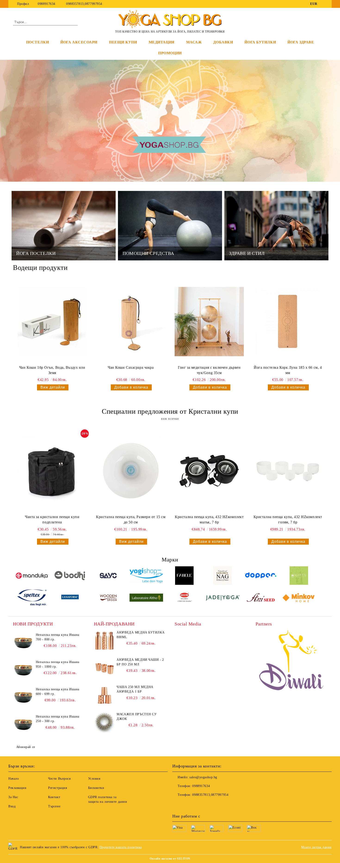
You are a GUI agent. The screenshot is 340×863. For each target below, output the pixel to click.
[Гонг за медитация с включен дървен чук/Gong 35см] (209, 321)
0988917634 (46, 4)
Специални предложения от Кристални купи (170, 411)
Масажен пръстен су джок (137, 716)
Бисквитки (96, 788)
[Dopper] (261, 576)
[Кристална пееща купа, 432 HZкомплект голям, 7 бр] (287, 471)
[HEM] (184, 598)
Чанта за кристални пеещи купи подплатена (52, 519)
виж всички (170, 418)
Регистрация (57, 788)
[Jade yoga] (222, 598)
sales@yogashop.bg (203, 777)
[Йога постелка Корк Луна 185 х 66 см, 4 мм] (287, 321)
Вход (11, 806)
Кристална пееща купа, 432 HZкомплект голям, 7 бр (287, 519)
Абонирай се (25, 747)
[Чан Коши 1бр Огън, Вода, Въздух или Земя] (52, 321)
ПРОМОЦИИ (170, 53)
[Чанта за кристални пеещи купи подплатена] (52, 471)
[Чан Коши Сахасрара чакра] (130, 321)
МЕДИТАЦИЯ (162, 42)
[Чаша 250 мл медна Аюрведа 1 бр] (104, 695)
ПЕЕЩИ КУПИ (123, 42)
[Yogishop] (146, 576)
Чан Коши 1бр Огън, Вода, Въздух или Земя (52, 370)
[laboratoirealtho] (146, 598)
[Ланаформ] (70, 598)
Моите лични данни (316, 847)
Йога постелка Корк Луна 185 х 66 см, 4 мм (288, 370)
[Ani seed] (261, 598)
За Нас (13, 797)
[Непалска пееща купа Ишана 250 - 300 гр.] (23, 724)
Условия (94, 778)
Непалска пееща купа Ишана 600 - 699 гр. (57, 692)
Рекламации (17, 788)
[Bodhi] (70, 576)
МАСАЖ (194, 42)
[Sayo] (108, 576)
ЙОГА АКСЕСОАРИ (78, 42)
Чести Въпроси (59, 778)
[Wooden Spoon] (108, 598)
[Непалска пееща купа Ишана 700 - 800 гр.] (23, 643)
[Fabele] (184, 576)
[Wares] (298, 576)
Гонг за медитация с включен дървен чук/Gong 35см (209, 370)
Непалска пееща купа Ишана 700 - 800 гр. (57, 637)
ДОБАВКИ (223, 42)
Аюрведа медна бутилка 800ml (140, 635)
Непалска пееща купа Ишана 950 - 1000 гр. (57, 664)
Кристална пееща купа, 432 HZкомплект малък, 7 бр (209, 519)
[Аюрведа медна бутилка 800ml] (104, 640)
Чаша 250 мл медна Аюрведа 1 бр (135, 689)
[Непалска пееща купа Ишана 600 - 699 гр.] (23, 697)
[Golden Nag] (222, 576)
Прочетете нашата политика (120, 847)
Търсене (54, 806)
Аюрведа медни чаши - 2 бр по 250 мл (140, 662)
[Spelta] (32, 598)
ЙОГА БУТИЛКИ (260, 42)
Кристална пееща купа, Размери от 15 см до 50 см (130, 519)
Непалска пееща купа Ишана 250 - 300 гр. (57, 719)
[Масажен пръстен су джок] (104, 722)
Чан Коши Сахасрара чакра (131, 367)
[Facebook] (324, 3)
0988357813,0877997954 (83, 4)
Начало (13, 778)
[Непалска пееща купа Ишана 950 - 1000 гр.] (23, 670)
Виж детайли (52, 387)
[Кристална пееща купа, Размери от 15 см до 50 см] (130, 471)
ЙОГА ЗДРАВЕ (300, 42)
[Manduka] (32, 576)
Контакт (54, 797)
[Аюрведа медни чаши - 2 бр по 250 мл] (104, 668)
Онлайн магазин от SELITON (170, 858)
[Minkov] (298, 598)
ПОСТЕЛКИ (37, 42)
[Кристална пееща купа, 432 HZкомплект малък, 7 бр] (209, 471)
